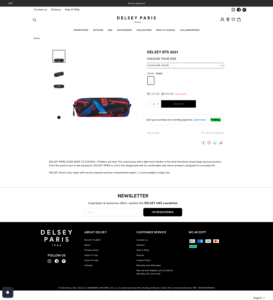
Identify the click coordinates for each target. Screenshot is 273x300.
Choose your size (161, 58)
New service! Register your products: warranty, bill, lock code (154, 272)
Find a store (153, 133)
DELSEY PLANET (92, 240)
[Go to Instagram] (49, 261)
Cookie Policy (143, 260)
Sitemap (88, 265)
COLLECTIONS (144, 30)
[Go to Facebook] (57, 261)
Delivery (56, 9)
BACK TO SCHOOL (165, 30)
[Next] (59, 116)
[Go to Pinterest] (64, 261)
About (87, 245)
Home (37, 38)
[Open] (7, 292)
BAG (110, 30)
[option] (136, 3)
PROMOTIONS (81, 30)
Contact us (40, 9)
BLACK (151, 80)
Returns (140, 255)
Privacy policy (91, 250)
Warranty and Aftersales (148, 265)
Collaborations (190, 30)
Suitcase (98, 30)
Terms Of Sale (91, 260)
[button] (212, 133)
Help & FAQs (72, 9)
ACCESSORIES (124, 30)
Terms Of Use (91, 255)
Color (154, 73)
